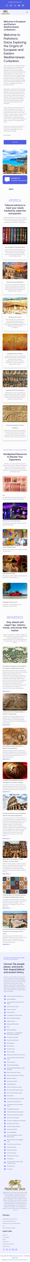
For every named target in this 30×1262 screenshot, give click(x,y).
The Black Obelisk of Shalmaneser (15, 1112)
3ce (4, 495)
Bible (8, 1027)
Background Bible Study (13, 1024)
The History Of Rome (12, 1129)
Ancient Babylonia (11, 999)
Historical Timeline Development (15, 282)
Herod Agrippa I (10, 1043)
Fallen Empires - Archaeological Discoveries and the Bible (14, 1033)
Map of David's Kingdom (13, 1065)
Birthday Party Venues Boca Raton (11, 521)
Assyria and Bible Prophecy (13, 1018)
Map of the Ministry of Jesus (14, 1072)
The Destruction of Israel (13, 1123)
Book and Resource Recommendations (15, 247)
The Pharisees (10, 1158)
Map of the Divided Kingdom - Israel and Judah (15, 1068)
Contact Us (5, 1241)
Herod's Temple (10, 1051)
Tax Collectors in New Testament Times (15, 1105)
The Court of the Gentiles (13, 1117)
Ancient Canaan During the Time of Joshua (15, 1002)
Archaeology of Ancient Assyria (14, 1015)
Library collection (11, 1062)
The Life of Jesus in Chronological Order (15, 1140)
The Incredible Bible (11, 1132)
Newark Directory (23, 1259)
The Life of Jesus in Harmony (14, 1144)
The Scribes (10, 1169)
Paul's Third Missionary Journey (14, 1092)
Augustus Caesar (11, 1021)
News (4, 1239)
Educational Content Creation (15, 353)
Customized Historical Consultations (15, 390)
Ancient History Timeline (13, 1006)
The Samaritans (11, 1166)
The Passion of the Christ (13, 1155)
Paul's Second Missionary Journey (15, 1090)
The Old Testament (11, 1153)
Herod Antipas (10, 1046)
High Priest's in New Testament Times (16, 1054)
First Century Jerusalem (12, 1037)
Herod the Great (11, 1049)
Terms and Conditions (8, 1244)
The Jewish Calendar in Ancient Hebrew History (14, 1136)
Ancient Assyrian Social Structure (15, 996)
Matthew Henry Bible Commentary (15, 1075)
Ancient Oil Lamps (11, 1009)
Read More (6, 691)
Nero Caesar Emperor (12, 1081)
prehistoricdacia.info (17, 1256)
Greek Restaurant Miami (9, 573)
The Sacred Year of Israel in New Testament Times (15, 1162)
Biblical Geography (11, 1029)
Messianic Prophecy (11, 1078)
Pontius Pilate (10, 1095)
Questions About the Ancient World (15, 1098)
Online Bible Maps (11, 1084)
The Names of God (11, 1147)
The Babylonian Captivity (13, 1109)
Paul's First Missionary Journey (14, 1087)
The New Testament (12, 1150)
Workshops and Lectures (15, 317)
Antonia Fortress (11, 1012)
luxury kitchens (10, 1203)
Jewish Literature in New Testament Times (15, 1058)
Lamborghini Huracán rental (10, 602)
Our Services (6, 1237)
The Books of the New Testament (15, 1114)
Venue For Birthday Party (9, 547)
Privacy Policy (6, 1246)
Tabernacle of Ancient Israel (14, 1101)
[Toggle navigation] (27, 12)
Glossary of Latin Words (12, 1040)
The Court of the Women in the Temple (16, 1120)
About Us (5, 1235)
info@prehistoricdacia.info (15, 2)
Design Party (6, 1192)
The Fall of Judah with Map (13, 1126)
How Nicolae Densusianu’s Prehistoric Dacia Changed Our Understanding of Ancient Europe (14, 931)
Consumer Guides (13, 1259)
